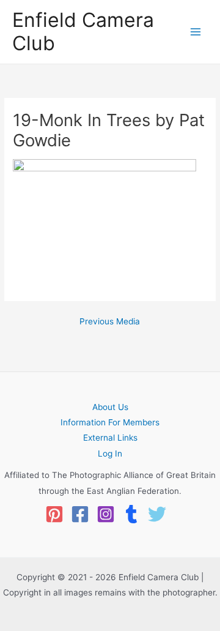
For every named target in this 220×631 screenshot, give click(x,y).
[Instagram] (106, 514)
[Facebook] (80, 514)
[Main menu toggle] (195, 32)
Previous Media (109, 322)
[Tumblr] (131, 514)
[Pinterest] (54, 514)
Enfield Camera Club (83, 31)
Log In (110, 453)
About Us (110, 407)
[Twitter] (157, 514)
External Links (110, 437)
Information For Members (110, 422)
